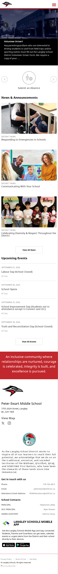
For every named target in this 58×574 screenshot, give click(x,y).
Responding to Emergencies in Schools (23, 139)
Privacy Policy (6, 559)
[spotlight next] (52, 25)
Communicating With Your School (20, 186)
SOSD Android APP (23, 545)
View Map (8, 418)
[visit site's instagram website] (9, 423)
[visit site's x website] (3, 423)
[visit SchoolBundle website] (28, 565)
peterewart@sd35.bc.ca (44, 489)
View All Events (29, 341)
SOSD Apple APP (8, 545)
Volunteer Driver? (13, 41)
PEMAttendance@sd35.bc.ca (42, 493)
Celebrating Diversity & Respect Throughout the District (28, 234)
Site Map (33, 559)
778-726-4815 (49, 484)
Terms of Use (20, 559)
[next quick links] (53, 79)
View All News (29, 250)
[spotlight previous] (5, 25)
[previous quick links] (4, 79)
